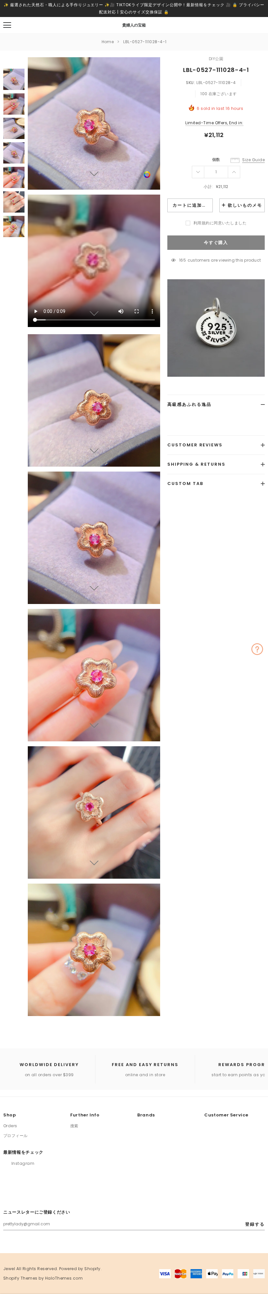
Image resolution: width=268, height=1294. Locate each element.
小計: (208, 186)
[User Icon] (245, 25)
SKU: (190, 82)
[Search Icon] (24, 25)
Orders (10, 1126)
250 (183, 260)
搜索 (74, 1126)
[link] (147, 174)
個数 (216, 159)
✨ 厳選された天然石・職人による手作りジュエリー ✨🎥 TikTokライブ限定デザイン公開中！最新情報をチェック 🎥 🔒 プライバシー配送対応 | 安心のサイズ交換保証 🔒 (134, 8)
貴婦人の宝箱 (134, 25)
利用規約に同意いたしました (219, 223)
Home (108, 41)
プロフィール (15, 1135)
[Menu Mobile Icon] (7, 25)
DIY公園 (216, 58)
